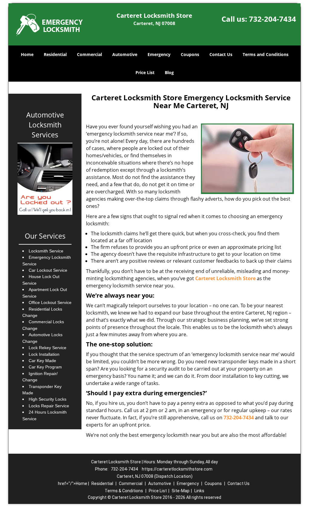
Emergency (159, 54)
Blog (169, 72)
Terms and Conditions (265, 54)
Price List (144, 72)
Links (199, 490)
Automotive (124, 54)
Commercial (89, 54)
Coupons (190, 54)
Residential (55, 54)
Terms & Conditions (124, 490)
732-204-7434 (272, 19)
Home (27, 54)
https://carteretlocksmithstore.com (177, 469)
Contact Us (220, 54)
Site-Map (181, 490)
